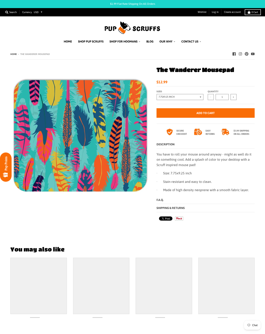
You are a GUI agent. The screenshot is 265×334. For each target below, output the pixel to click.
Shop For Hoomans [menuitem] (123, 41)
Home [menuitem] (68, 41)
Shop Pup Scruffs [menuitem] (91, 41)
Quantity (213, 91)
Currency (27, 12)
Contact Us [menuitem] (189, 41)
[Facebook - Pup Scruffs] (234, 54)
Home (13, 54)
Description (166, 144)
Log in (215, 12)
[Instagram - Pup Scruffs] (240, 54)
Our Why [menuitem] (165, 41)
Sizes (159, 91)
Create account (232, 12)
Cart (255, 12)
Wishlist (202, 12)
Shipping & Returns (171, 208)
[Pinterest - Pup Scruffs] (246, 54)
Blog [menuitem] (149, 41)
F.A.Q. (160, 200)
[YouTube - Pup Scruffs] (253, 54)
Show (6, 167)
